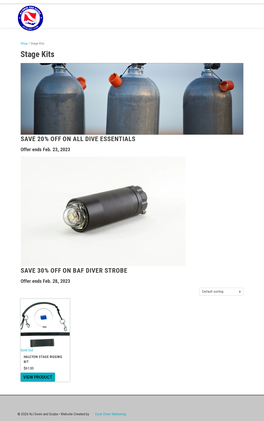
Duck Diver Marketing (110, 414)
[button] (241, 16)
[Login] (235, 15)
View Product (37, 377)
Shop (24, 43)
